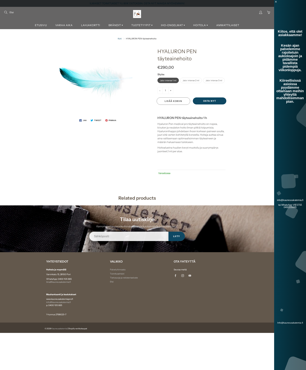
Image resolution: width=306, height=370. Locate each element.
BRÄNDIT (115, 25)
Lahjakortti (90, 25)
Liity (176, 236)
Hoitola (200, 25)
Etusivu (41, 25)
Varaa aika (64, 25)
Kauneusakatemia (59, 328)
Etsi (111, 281)
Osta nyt (209, 101)
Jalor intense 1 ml (168, 80)
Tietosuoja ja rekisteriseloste (124, 277)
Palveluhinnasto (118, 269)
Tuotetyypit (141, 25)
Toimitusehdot (117, 273)
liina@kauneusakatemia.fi (58, 282)
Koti (120, 38)
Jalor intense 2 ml (191, 80)
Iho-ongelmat (172, 25)
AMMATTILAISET (227, 25)
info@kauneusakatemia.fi (58, 302)
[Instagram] (182, 275)
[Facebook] (175, 275)
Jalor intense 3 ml (214, 80)
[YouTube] (190, 275)
